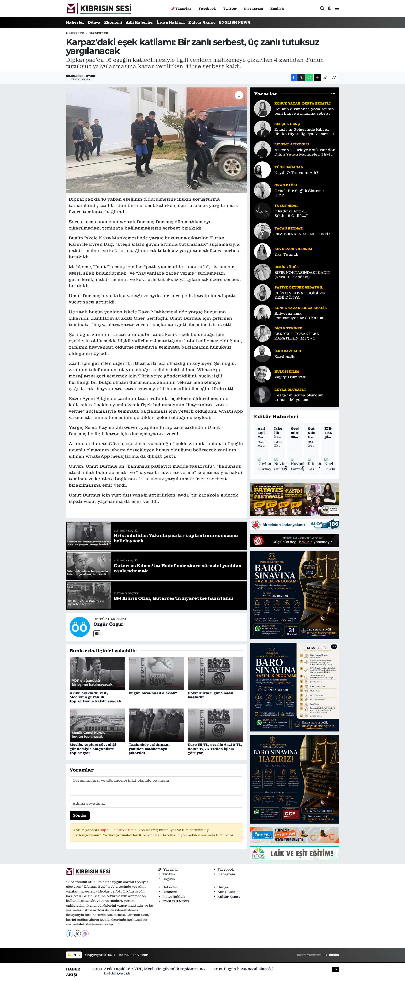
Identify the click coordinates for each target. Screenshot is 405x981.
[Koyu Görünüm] (329, 8)
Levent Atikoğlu (291, 144)
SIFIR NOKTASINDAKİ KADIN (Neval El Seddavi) (302, 274)
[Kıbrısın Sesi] (99, 8)
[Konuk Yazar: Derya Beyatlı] (262, 108)
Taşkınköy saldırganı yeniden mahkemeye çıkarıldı (149, 748)
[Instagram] (85, 933)
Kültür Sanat (201, 22)
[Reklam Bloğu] (294, 499)
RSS (76, 955)
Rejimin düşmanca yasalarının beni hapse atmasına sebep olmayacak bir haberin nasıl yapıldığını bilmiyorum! (304, 111)
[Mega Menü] (337, 8)
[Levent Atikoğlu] (262, 149)
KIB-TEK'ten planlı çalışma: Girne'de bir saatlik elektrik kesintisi (328, 433)
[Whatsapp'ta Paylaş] (309, 77)
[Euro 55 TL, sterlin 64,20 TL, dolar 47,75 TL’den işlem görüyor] (215, 725)
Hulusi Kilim (287, 371)
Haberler (75, 22)
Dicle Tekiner (288, 328)
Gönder (80, 815)
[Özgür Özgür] (80, 626)
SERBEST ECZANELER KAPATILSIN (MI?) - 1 (296, 336)
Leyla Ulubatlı (290, 390)
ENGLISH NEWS (234, 22)
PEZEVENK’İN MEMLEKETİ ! (302, 234)
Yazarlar (183, 9)
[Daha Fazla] (317, 77)
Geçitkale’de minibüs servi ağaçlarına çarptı (294, 433)
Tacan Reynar (288, 228)
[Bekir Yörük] (262, 271)
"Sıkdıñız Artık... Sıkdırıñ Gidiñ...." (291, 213)
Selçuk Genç (287, 124)
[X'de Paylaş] (301, 77)
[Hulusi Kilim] (262, 374)
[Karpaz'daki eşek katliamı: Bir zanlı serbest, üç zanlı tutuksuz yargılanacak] (156, 140)
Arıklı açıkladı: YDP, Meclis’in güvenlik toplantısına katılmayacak (95, 697)
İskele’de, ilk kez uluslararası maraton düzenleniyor (278, 433)
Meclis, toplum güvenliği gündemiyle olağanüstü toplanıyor (93, 748)
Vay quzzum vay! (290, 377)
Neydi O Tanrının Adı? (296, 172)
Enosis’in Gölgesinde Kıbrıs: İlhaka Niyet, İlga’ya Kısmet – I (304, 131)
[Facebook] (69, 933)
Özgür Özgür (108, 624)
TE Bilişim (330, 955)
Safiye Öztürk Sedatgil (298, 287)
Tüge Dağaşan (288, 167)
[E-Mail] (96, 633)
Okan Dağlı (285, 185)
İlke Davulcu (287, 351)
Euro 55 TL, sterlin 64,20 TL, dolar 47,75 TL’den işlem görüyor (215, 748)
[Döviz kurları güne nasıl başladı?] (215, 673)
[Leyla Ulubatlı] (262, 394)
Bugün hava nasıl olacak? (153, 693)
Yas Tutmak (286, 254)
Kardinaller (285, 356)
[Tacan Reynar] (262, 230)
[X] (77, 933)
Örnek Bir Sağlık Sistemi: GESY (299, 193)
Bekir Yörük (286, 267)
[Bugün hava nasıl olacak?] (156, 673)
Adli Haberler (139, 22)
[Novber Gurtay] (265, 465)
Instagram (253, 9)
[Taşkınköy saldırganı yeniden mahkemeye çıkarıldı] (156, 725)
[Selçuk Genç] (262, 128)
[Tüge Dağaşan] (262, 169)
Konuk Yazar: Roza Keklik (300, 308)
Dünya (94, 22)
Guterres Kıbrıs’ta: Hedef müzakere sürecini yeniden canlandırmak (311, 433)
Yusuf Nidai (286, 206)
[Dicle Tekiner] (262, 333)
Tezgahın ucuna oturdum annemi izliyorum (298, 397)
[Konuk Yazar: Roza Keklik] (262, 312)
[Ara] (322, 8)
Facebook (207, 9)
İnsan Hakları (171, 22)
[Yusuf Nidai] (262, 210)
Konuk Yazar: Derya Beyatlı (302, 103)
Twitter (230, 9)
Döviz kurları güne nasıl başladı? (210, 695)
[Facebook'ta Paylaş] (294, 77)
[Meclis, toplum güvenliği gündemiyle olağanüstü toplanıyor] (97, 725)
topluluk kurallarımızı (119, 830)
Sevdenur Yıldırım (293, 249)
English (277, 9)
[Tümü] (333, 93)
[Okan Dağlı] (262, 190)
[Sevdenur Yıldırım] (262, 251)
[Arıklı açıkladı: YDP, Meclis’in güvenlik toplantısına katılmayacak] (97, 673)
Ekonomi (113, 22)
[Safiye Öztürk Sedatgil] (262, 292)
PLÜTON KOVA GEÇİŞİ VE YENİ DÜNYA (299, 295)
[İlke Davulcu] (262, 353)
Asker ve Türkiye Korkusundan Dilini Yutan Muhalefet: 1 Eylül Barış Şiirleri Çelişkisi (304, 152)
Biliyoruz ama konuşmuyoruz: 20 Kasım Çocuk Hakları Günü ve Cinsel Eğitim (303, 315)
